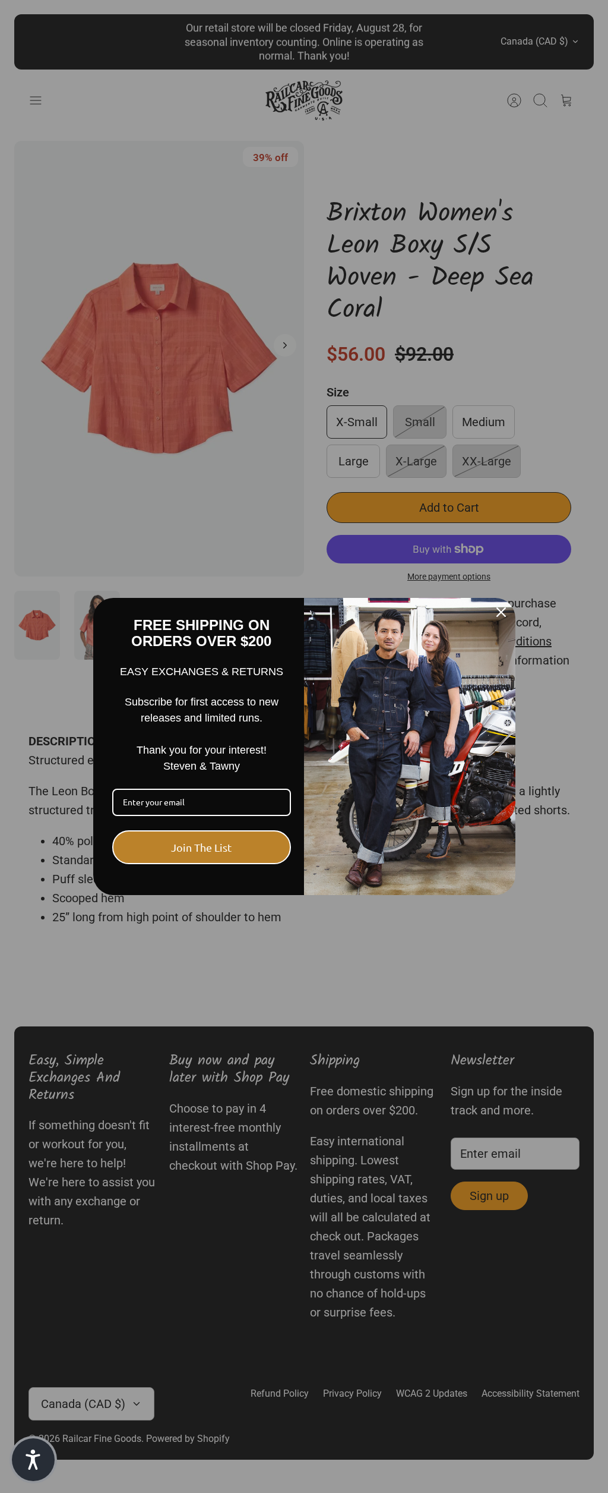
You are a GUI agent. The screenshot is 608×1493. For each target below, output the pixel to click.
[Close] (501, 612)
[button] (33, 1459)
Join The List (201, 847)
